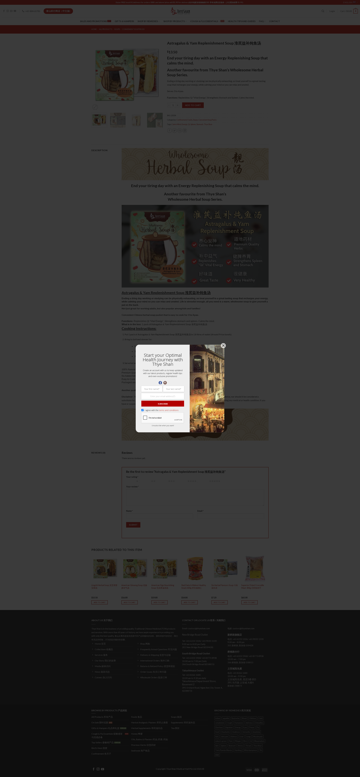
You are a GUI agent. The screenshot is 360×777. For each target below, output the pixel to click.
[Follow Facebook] (160, 382)
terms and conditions (169, 410)
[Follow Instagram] (165, 382)
